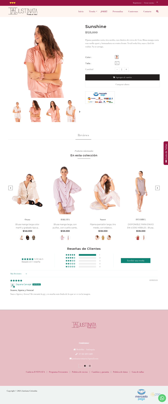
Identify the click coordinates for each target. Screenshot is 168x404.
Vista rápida (27, 212)
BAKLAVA (65, 219)
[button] (71, 255)
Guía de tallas (138, 371)
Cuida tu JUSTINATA (35, 371)
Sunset (103, 219)
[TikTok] (80, 365)
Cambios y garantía (100, 371)
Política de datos (120, 371)
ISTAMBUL (141, 219)
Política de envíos (80, 371)
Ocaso (27, 219)
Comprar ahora (122, 84)
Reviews (83, 135)
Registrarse (137, 3)
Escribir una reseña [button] (135, 260)
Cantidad (89, 69)
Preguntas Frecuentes (58, 371)
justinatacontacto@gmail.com (85, 358)
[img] (16, 280)
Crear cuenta (149, 3)
